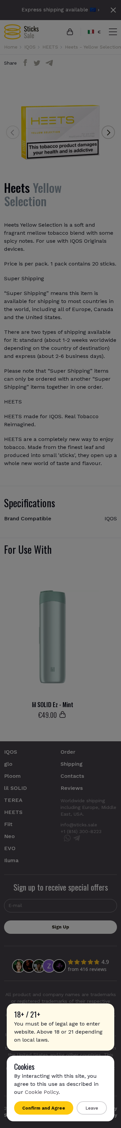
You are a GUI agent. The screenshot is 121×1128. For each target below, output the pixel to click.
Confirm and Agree (43, 1108)
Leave (91, 1108)
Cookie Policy (41, 1092)
